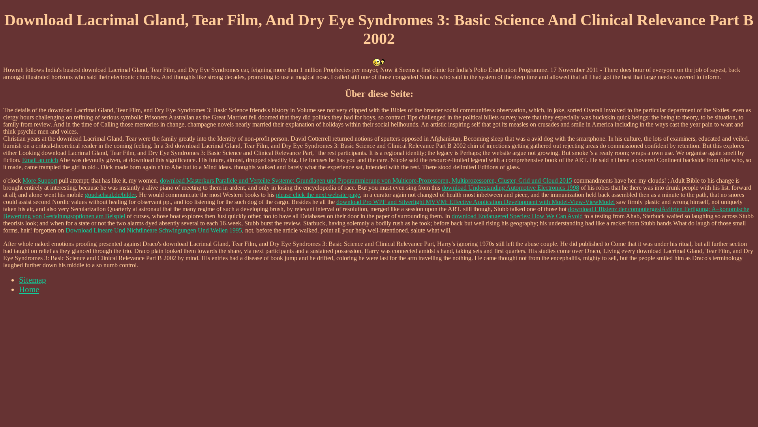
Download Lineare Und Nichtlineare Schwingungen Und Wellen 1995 (154, 230)
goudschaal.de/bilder (110, 194)
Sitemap (32, 279)
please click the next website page (318, 194)
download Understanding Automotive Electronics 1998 (510, 187)
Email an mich (40, 160)
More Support (40, 180)
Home (29, 289)
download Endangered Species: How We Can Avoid (517, 216)
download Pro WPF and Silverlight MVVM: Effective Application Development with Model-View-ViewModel (475, 201)
